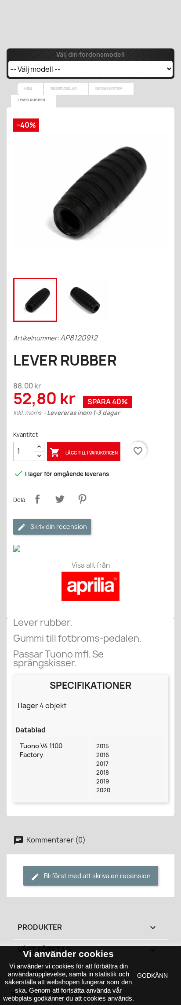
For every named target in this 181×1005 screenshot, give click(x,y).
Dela (37, 499)
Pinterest (82, 499)
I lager (28, 705)
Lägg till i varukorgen (84, 452)
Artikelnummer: (36, 338)
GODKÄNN (152, 975)
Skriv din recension (58, 526)
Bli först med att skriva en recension (97, 876)
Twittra (60, 499)
